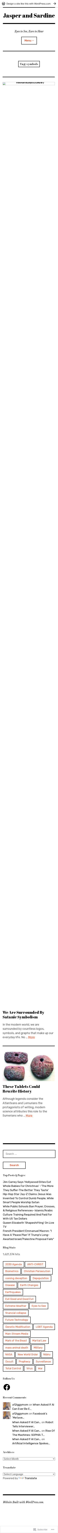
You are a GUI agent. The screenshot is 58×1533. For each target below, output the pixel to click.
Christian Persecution (37, 1271)
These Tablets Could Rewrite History (21, 1089)
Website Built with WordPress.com (23, 1502)
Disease (10, 1285)
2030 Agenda (13, 1264)
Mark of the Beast (16, 1340)
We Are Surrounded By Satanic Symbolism (23, 1014)
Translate (30, 1478)
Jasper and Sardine (29, 15)
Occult (9, 1361)
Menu (27, 40)
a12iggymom (20, 1404)
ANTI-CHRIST (35, 1264)
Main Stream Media (16, 1333)
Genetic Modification (17, 1326)
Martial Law (39, 1340)
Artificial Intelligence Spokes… (31, 1443)
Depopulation (41, 1278)
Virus (29, 1368)
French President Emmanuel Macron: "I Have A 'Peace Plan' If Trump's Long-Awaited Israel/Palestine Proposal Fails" (28, 1235)
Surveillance (43, 1361)
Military (38, 1347)
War (40, 1368)
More (31, 1037)
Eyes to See (39, 1305)
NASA (8, 1354)
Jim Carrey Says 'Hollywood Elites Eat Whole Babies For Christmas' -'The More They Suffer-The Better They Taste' (28, 1186)
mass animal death (16, 1347)
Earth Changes (29, 1285)
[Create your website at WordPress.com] (29, 3)
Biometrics (11, 1271)
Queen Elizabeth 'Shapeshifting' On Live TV (28, 1224)
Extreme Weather (15, 1305)
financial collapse (15, 1312)
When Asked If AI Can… (26, 1422)
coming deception (16, 1278)
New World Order (28, 1354)
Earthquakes (13, 1292)
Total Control (13, 1368)
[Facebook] (7, 1387)
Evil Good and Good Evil (19, 1299)
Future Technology (16, 1319)
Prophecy (24, 1361)
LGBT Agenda (44, 1326)
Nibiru (46, 1354)
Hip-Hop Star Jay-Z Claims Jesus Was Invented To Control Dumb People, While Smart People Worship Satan (28, 1198)
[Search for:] (29, 1153)
